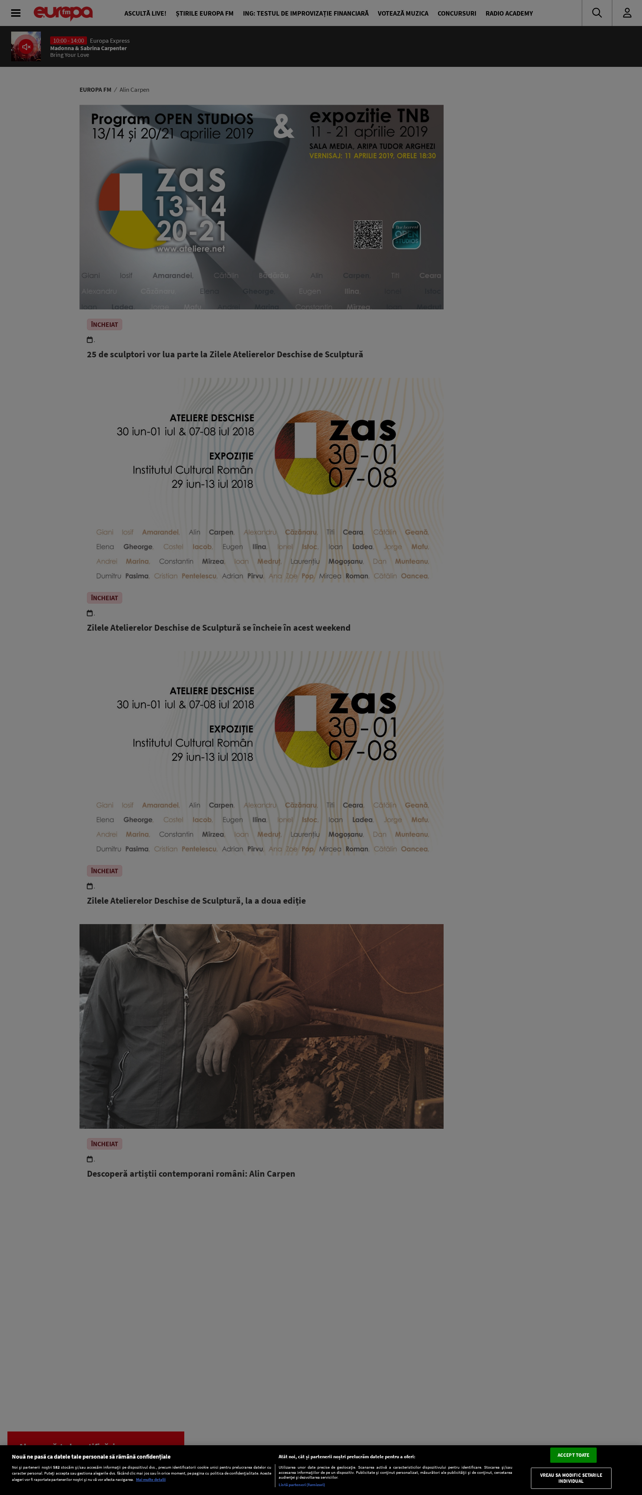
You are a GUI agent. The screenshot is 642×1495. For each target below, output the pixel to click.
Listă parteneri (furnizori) (302, 1484)
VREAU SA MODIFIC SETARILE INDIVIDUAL (571, 1478)
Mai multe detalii (151, 1479)
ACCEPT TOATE (574, 1455)
